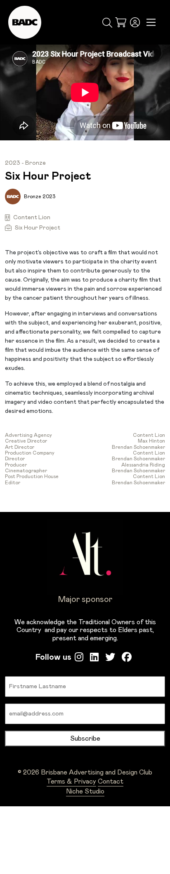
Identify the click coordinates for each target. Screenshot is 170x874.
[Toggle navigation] (151, 22)
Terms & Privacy (71, 781)
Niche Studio (85, 791)
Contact (110, 781)
